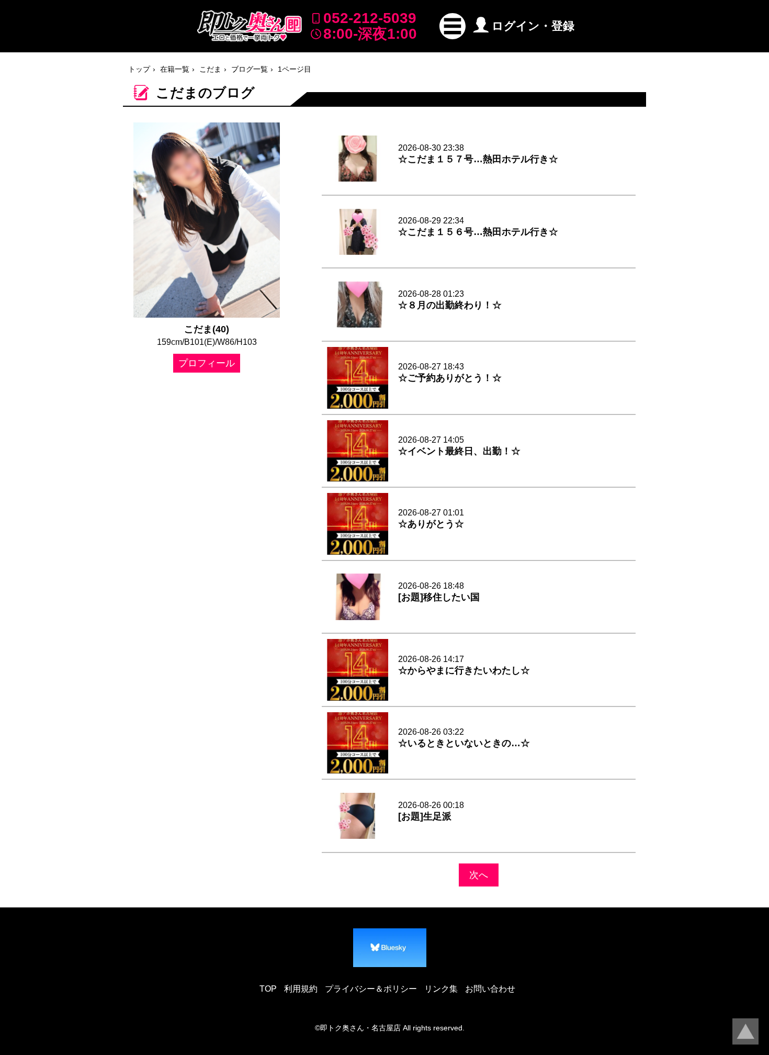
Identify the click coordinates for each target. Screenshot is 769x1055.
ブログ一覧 (249, 69)
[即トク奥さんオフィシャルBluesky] (389, 947)
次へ (478, 875)
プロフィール (206, 363)
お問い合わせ (490, 988)
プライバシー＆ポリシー (371, 988)
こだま (210, 69)
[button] (452, 26)
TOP (268, 988)
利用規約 (301, 988)
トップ (139, 69)
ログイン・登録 (533, 25)
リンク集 (441, 988)
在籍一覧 (174, 69)
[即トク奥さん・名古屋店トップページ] (249, 25)
